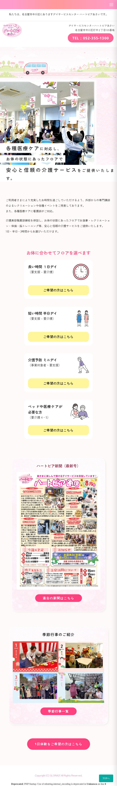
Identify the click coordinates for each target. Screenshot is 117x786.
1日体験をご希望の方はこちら (58, 744)
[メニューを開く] (111, 4)
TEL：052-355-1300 (90, 37)
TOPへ (106, 778)
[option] (58, 130)
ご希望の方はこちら (58, 290)
